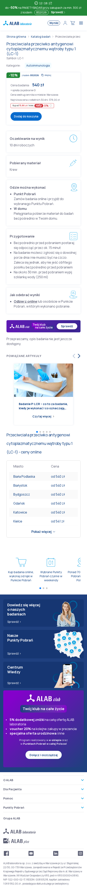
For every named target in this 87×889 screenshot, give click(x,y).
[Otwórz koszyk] (73, 23)
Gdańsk (19, 503)
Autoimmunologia (38, 65)
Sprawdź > (14, 622)
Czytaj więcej (41, 416)
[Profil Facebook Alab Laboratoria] (6, 853)
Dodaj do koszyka (26, 116)
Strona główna (16, 36)
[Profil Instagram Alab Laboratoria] (80, 853)
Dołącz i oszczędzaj (44, 755)
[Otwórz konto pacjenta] (65, 23)
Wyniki (53, 23)
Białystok (20, 485)
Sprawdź (57, 12)
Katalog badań (40, 36)
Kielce (17, 521)
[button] (35, 90)
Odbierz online (25, 301)
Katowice (20, 512)
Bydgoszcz (21, 494)
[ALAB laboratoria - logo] (17, 23)
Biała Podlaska (24, 476)
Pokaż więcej (41, 531)
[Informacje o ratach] (50, 105)
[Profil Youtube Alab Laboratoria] (31, 853)
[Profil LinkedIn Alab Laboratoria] (56, 853)
